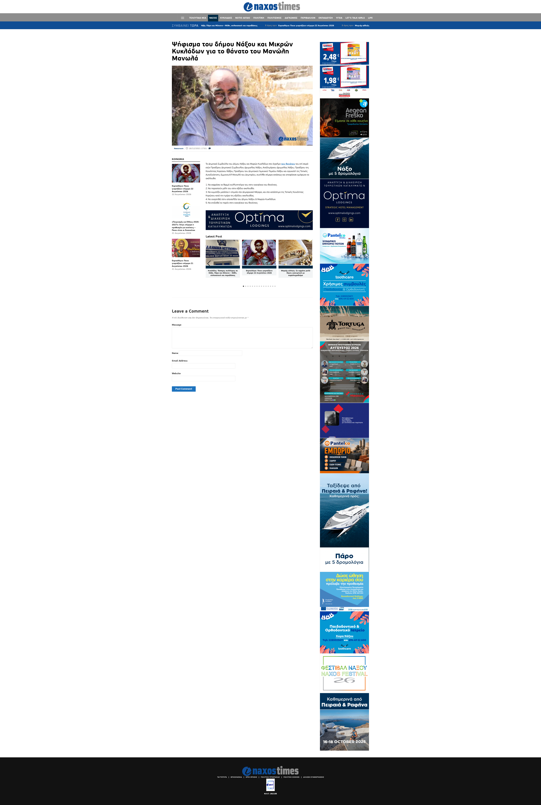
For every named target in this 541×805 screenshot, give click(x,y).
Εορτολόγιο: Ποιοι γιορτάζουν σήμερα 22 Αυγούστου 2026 (261, 25)
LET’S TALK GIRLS (355, 17)
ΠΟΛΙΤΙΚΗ (258, 17)
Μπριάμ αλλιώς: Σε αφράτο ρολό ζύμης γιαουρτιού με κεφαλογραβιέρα (343, 25)
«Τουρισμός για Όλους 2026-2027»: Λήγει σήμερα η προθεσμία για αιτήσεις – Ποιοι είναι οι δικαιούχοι (185, 226)
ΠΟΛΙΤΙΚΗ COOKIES (291, 777)
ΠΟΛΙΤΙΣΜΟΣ (274, 17)
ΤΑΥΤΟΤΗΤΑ (222, 777)
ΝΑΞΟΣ (213, 17)
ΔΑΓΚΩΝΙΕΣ (291, 17)
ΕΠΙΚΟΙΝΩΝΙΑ (236, 777)
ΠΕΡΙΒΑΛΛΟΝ (308, 17)
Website (176, 373)
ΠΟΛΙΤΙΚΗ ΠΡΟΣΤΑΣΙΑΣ (270, 777)
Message (176, 324)
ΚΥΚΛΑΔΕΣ (226, 17)
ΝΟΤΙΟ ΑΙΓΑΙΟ (242, 17)
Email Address (180, 360)
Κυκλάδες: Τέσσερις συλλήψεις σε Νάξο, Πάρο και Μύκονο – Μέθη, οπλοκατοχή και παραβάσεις (223, 273)
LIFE (370, 17)
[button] (309, 264)
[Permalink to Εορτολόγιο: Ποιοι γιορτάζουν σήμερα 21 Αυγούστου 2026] (186, 249)
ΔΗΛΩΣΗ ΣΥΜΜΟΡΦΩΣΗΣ (313, 777)
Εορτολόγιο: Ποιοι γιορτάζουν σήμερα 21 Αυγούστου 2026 (182, 263)
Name (175, 353)
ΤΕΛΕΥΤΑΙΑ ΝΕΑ (197, 17)
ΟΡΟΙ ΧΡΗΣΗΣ (251, 777)
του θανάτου (288, 163)
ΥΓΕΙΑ (339, 17)
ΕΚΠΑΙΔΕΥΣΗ (326, 17)
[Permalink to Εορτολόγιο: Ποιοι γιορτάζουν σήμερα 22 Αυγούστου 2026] (186, 174)
